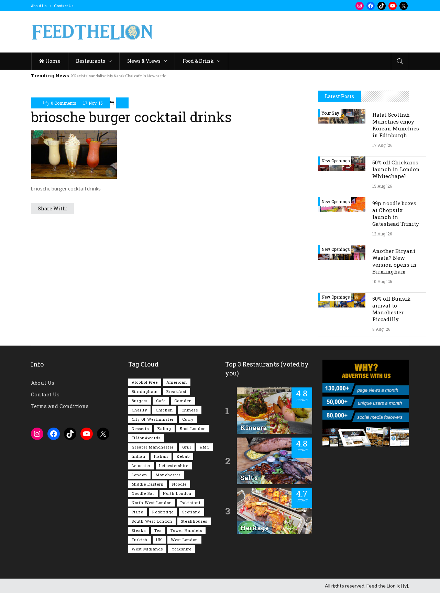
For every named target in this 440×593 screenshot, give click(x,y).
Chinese (190, 409)
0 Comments (63, 103)
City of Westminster (153, 419)
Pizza (138, 511)
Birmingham (145, 391)
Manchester (168, 474)
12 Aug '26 (382, 233)
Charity (139, 409)
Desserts (140, 428)
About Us (39, 5)
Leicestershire (173, 465)
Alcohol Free (145, 382)
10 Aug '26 (382, 281)
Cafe (161, 400)
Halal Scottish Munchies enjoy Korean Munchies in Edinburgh (395, 125)
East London (193, 428)
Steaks (139, 530)
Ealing (164, 428)
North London (177, 493)
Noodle (179, 484)
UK (159, 539)
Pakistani (190, 502)
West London (184, 539)
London (139, 474)
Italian (161, 456)
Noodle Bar (143, 493)
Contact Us (64, 5)
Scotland (191, 511)
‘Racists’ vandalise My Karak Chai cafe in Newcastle (119, 75)
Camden (183, 400)
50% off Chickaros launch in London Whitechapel (396, 169)
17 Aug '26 (382, 145)
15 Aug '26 (382, 186)
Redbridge (163, 511)
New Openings (335, 160)
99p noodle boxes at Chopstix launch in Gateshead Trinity (395, 213)
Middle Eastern (148, 484)
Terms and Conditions (60, 406)
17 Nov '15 (93, 103)
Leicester (141, 465)
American (176, 382)
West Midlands (147, 548)
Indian (138, 456)
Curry (188, 419)
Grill (186, 447)
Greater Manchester (153, 447)
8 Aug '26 (381, 329)
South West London (152, 521)
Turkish (139, 539)
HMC (204, 447)
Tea (158, 530)
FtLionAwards (146, 437)
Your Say (330, 113)
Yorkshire (181, 548)
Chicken (164, 409)
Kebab (183, 456)
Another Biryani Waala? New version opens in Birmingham (394, 261)
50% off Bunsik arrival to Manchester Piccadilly (391, 309)
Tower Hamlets (186, 530)
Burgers (139, 400)
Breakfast (176, 391)
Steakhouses (194, 521)
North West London (152, 502)
